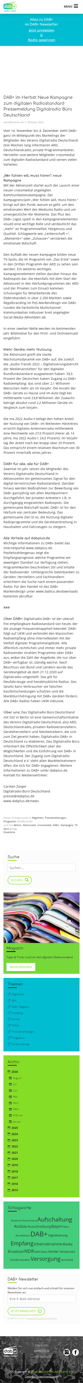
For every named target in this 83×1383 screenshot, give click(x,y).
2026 (15, 1072)
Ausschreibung (39, 1226)
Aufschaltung (54, 1219)
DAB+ (56, 825)
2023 (15, 1140)
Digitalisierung (58, 1235)
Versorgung (45, 1258)
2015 (15, 1190)
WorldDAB (67, 1259)
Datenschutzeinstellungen (41, 1376)
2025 (15, 1128)
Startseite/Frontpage (12, 7)
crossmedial (44, 825)
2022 (15, 1146)
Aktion (17, 825)
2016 (15, 1184)
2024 (15, 1134)
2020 (15, 1159)
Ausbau (20, 1226)
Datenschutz (42, 1357)
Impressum (41, 1351)
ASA (14, 1000)
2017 (15, 1178)
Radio (44, 1251)
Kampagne (67, 825)
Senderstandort (20, 1260)
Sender (53, 1251)
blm (66, 1226)
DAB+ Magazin (20, 1007)
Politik (15, 1025)
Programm (9, 821)
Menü (68, 7)
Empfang (17, 1013)
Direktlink (9, 832)
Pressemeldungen (55, 817)
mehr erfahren (21, 967)
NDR (29, 1251)
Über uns (41, 1345)
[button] (8, 1374)
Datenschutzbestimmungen (42, 1318)
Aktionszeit (29, 825)
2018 (15, 1171)
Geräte (16, 1019)
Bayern (57, 1226)
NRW (37, 1251)
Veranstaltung (20, 1044)
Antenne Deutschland (24, 1220)
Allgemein (38, 817)
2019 (15, 1165)
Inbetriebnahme (48, 1244)
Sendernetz (67, 1252)
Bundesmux (23, 1235)
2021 (15, 1153)
